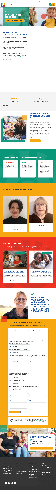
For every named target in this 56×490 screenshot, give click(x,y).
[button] (4, 104)
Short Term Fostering (7, 465)
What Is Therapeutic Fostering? (7, 462)
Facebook (6, 483)
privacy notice (40, 80)
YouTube (15, 483)
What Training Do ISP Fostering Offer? (33, 475)
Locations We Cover (11, 11)
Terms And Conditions (46, 467)
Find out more (35, 140)
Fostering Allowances (7, 475)
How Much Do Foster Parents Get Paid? (33, 462)
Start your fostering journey (14, 20)
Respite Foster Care (7, 473)
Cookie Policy (44, 469)
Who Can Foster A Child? (21, 468)
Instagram (4, 483)
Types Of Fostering (19, 473)
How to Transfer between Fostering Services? (34, 465)
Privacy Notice (45, 470)
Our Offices (44, 465)
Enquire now (53, 4)
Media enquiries (45, 474)
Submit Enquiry (41, 72)
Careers (43, 476)
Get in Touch (41, 448)
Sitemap (43, 477)
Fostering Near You (19, 475)
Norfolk (19, 56)
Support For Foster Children (21, 471)
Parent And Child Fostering (8, 468)
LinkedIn (12, 483)
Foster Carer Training (20, 469)
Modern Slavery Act (46, 472)
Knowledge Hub (45, 461)
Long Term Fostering (7, 466)
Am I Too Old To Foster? (33, 468)
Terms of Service (45, 84)
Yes (36, 67)
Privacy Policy (37, 84)
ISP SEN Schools (45, 463)
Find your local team (50, 4)
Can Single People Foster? (34, 469)
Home (5, 11)
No (41, 67)
